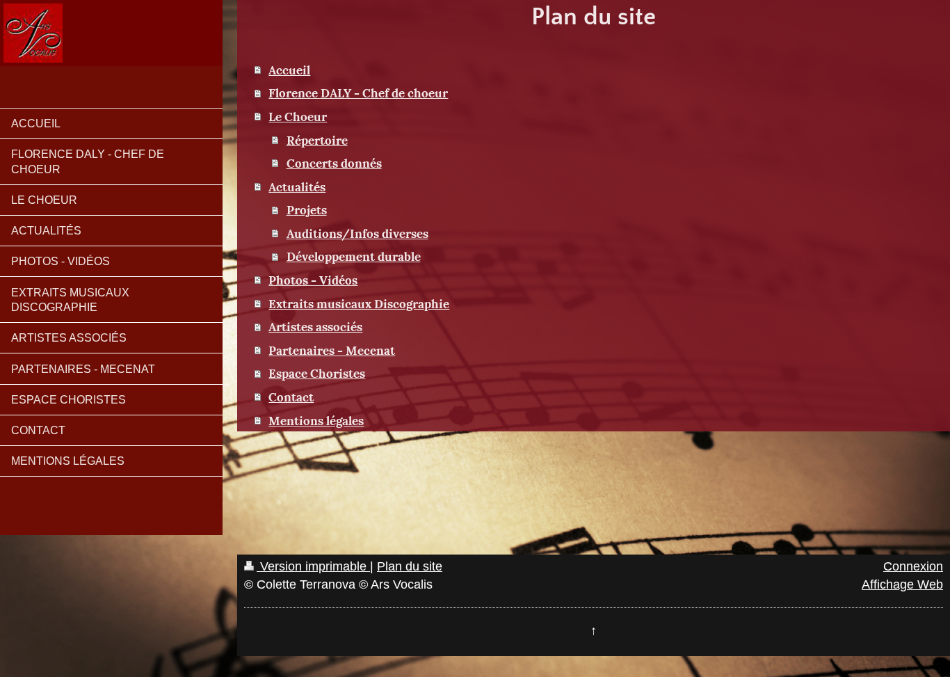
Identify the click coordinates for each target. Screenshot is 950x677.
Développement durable (354, 255)
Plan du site (409, 566)
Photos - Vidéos (312, 279)
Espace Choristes (316, 372)
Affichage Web (902, 584)
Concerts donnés (334, 162)
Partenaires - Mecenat (331, 349)
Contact (291, 396)
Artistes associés (315, 326)
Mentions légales (316, 420)
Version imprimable (313, 566)
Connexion (913, 566)
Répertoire (317, 139)
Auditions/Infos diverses (357, 232)
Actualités (296, 186)
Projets (307, 209)
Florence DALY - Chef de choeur (358, 92)
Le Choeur (297, 115)
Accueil (289, 69)
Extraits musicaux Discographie (358, 303)
